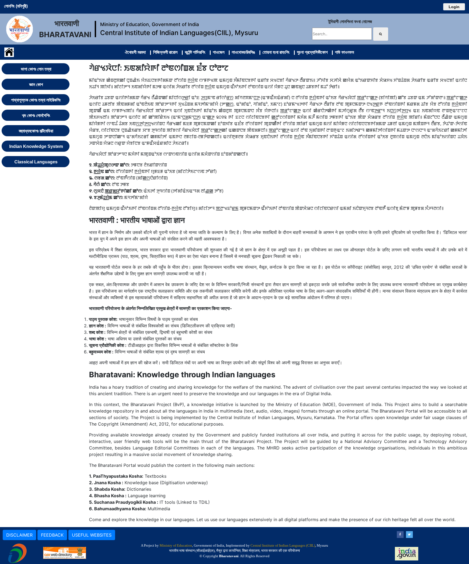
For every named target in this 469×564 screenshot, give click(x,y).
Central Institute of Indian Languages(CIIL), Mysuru (179, 33)
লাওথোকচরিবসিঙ (242, 52)
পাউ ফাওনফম (343, 52)
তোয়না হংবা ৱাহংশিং (275, 52)
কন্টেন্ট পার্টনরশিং (194, 52)
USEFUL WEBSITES (92, 535)
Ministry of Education (176, 545)
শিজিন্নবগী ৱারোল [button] (164, 52)
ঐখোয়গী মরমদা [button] (135, 52)
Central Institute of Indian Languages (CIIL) (283, 545)
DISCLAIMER (19, 535)
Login (454, 7)
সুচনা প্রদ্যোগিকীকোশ (311, 52)
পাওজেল (217, 52)
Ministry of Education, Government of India (149, 24)
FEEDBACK (52, 535)
